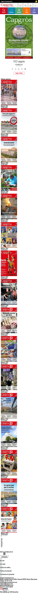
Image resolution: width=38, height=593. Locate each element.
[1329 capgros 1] (19, 519)
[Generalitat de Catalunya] (19, 555)
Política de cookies (5, 567)
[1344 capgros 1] (19, 178)
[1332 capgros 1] (19, 434)
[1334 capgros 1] (19, 377)
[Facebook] (12, 69)
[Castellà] (30, 5)
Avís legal (2, 564)
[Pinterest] (22, 69)
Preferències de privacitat (7, 574)
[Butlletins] (35, 5)
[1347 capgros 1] (19, 92)
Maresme (11, 12)
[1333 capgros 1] (19, 406)
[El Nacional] (36, 1)
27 (1, 540)
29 (1, 543)
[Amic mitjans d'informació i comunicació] (19, 589)
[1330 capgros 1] (19, 491)
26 (1, 539)
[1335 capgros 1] (19, 349)
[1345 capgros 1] (19, 149)
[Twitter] (16, 69)
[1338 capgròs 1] (19, 320)
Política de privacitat (6, 571)
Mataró (3, 12)
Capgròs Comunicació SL (6, 1)
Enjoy (26, 12)
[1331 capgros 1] (19, 462)
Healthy (19, 12)
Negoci (34, 12)
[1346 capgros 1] (19, 121)
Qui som (2, 560)
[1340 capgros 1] (19, 292)
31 (1, 546)
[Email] (25, 69)
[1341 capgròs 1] (19, 263)
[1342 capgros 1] (19, 235)
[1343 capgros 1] (19, 206)
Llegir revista (19, 73)
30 (1, 545)
